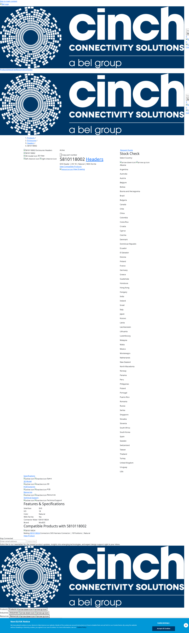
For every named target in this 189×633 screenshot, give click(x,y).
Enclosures (31, 140)
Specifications (29, 476)
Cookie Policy (81, 627)
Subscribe (31, 541)
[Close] (186, 625)
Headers (30, 143)
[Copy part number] (60, 155)
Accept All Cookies (163, 628)
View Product (29, 536)
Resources (20, 69)
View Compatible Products (71, 166)
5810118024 (35, 533)
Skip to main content (8, 1)
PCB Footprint (29, 487)
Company (28, 69)
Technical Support (31, 498)
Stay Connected (6, 538)
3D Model (28, 481)
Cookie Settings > (163, 623)
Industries (12, 69)
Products (4, 69)
